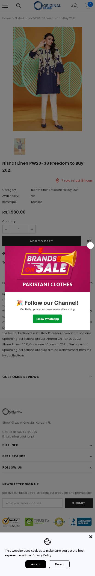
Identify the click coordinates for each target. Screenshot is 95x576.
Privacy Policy (42, 555)
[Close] (91, 536)
